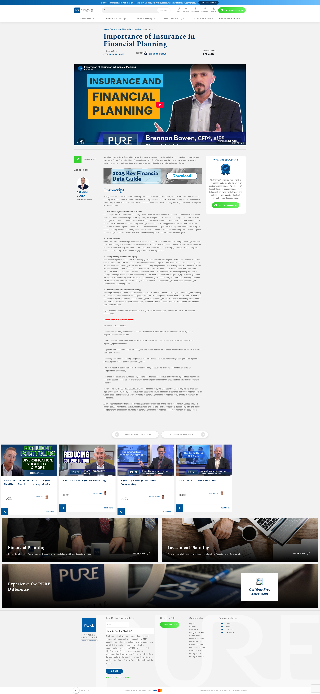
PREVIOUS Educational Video (138, 435)
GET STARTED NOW (208, 3)
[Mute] (238, 143)
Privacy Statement (196, 656)
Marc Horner (98, 493)
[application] (160, 104)
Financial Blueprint (196, 638)
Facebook (229, 632)
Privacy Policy (195, 653)
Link (3, 519)
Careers (192, 626)
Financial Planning (132, 29)
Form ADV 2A (195, 641)
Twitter (228, 626)
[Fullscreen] (242, 143)
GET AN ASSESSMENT (228, 205)
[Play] (77, 143)
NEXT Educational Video (181, 435)
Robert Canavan (213, 493)
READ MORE (50, 512)
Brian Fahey (39, 497)
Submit (114, 671)
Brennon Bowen (158, 54)
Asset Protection (112, 29)
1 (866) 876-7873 (169, 625)
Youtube (229, 623)
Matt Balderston (154, 497)
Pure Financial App (197, 647)
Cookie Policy (195, 650)
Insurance (148, 29)
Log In (191, 623)
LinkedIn (228, 629)
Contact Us (194, 629)
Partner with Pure (196, 644)
